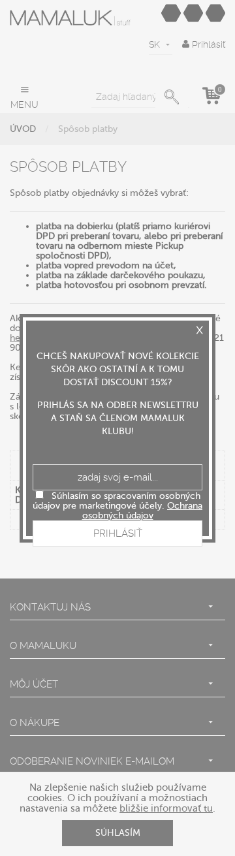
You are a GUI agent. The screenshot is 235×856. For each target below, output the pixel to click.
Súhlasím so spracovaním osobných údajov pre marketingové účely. (117, 505)
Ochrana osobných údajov (142, 510)
